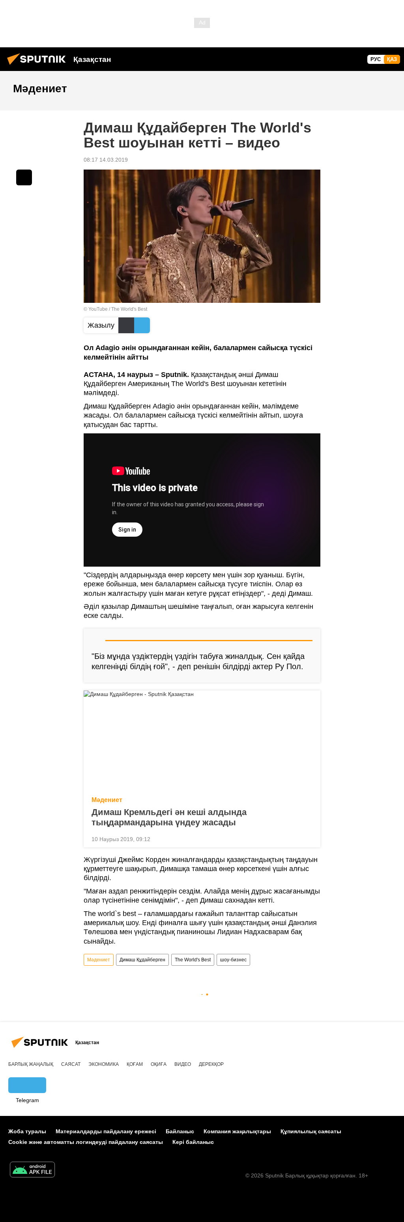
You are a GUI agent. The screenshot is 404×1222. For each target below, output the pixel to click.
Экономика (103, 1064)
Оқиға (158, 1064)
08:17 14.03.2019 (106, 160)
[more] (308, 838)
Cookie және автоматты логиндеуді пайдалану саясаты (85, 1142)
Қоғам (135, 1064)
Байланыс (180, 1131)
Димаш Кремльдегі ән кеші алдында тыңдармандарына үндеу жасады (169, 817)
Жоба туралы (27, 1131)
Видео (182, 1064)
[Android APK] (32, 1170)
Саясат (70, 1064)
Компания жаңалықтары (237, 1131)
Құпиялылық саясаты (311, 1131)
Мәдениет (107, 800)
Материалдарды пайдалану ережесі (106, 1131)
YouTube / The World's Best (117, 309)
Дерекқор (211, 1064)
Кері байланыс (193, 1142)
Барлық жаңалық (30, 1064)
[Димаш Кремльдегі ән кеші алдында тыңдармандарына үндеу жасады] (202, 740)
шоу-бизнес (233, 960)
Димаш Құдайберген (142, 960)
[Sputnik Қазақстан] (38, 66)
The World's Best (193, 960)
